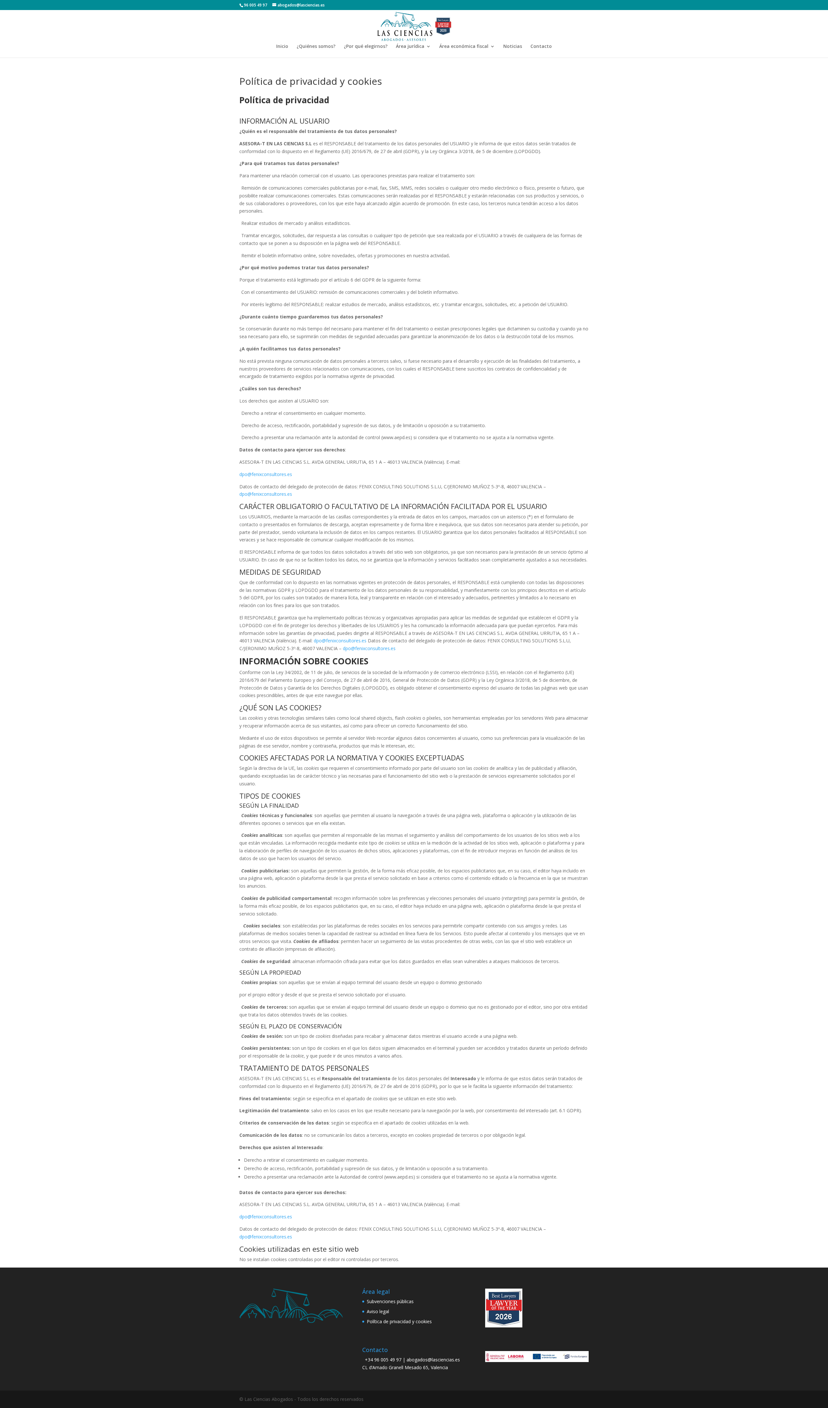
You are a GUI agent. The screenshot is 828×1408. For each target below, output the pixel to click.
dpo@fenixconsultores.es (265, 474)
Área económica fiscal (463, 46)
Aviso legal (378, 1311)
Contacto (541, 46)
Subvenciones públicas (390, 1301)
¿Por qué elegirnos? (365, 46)
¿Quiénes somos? (316, 46)
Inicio (282, 46)
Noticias (512, 46)
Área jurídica (410, 46)
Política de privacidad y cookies (399, 1321)
